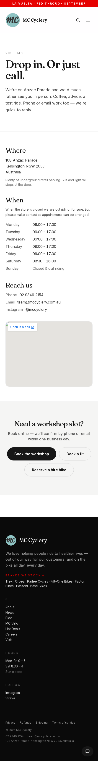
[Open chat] (87, 751)
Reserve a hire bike (49, 470)
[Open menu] (88, 20)
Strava (10, 698)
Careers (11, 634)
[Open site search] (78, 20)
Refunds (25, 722)
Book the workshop (31, 454)
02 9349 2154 (32, 295)
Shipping (42, 722)
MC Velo (11, 623)
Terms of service (63, 722)
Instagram (12, 693)
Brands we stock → (25, 575)
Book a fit (75, 454)
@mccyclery (36, 309)
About (9, 607)
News (9, 612)
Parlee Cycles (37, 581)
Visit (8, 640)
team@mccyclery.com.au (39, 302)
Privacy (10, 722)
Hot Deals (12, 629)
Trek (9, 581)
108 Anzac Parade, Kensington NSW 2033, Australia (39, 741)
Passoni (22, 586)
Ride (8, 618)
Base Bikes (38, 586)
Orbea (20, 581)
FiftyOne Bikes (61, 581)
